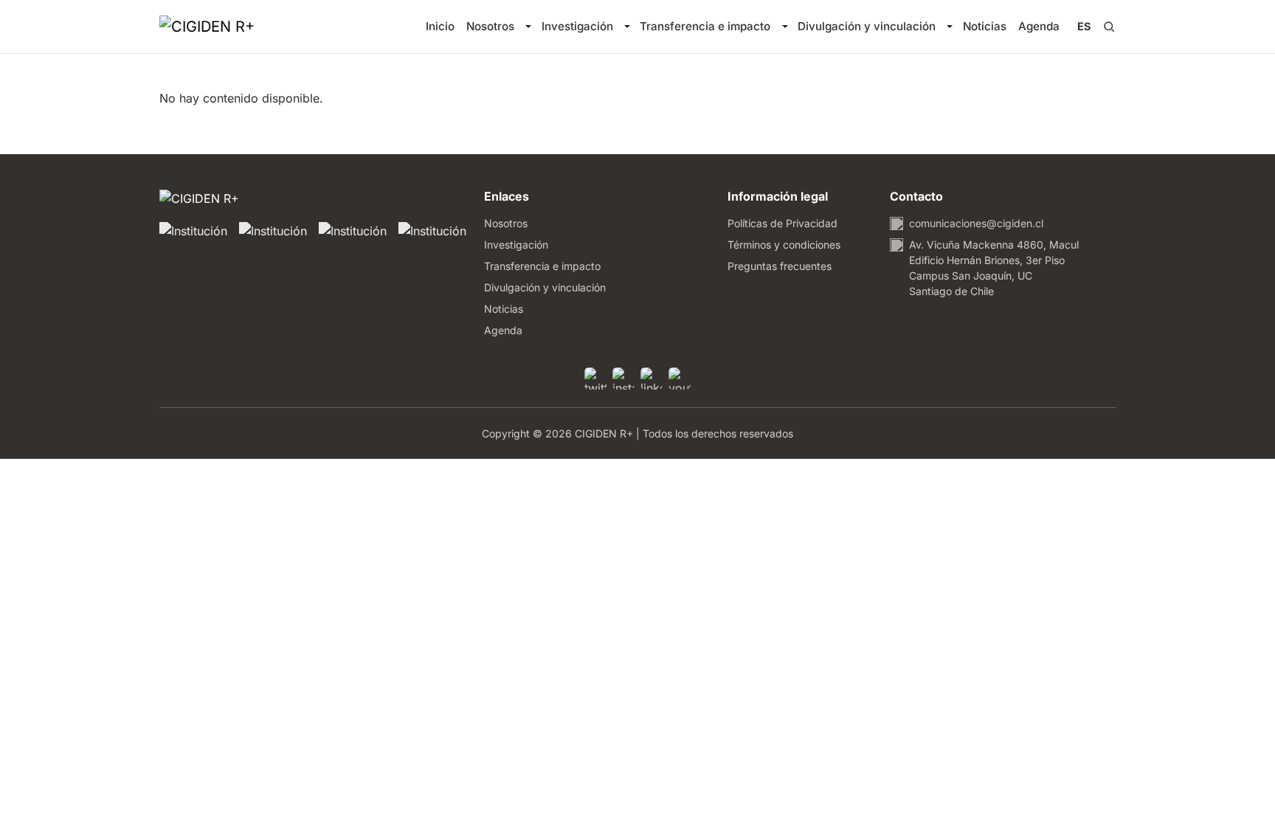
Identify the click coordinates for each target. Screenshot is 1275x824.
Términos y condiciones (784, 244)
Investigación (577, 26)
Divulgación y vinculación (867, 26)
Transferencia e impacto (705, 26)
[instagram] (623, 378)
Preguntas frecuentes (780, 266)
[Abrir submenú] (528, 26)
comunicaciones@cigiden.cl (976, 223)
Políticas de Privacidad (782, 223)
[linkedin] (651, 378)
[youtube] (679, 378)
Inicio (440, 26)
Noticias (984, 26)
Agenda (1039, 26)
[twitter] (595, 378)
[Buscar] (1109, 26)
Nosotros (490, 26)
